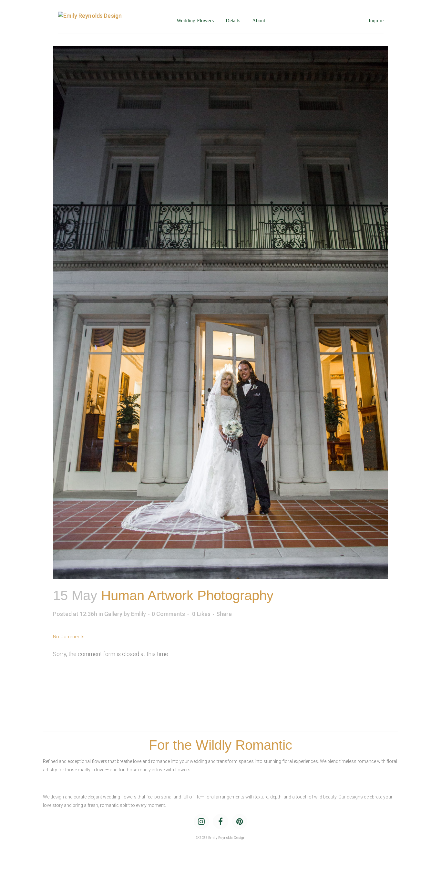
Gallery (113, 613)
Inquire (376, 20)
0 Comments (168, 613)
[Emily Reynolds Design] (90, 21)
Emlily (138, 613)
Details (233, 20)
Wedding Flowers (195, 20)
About (258, 20)
